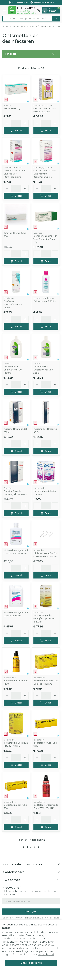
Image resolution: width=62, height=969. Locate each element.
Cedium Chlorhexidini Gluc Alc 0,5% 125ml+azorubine (15, 173)
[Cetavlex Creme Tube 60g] (16, 216)
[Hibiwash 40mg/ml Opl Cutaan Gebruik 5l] (16, 596)
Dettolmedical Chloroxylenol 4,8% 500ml (43, 369)
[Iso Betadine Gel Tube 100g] (46, 723)
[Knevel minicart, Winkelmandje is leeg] (45, 10)
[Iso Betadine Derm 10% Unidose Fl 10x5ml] (46, 661)
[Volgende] (38, 847)
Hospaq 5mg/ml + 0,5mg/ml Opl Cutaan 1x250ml (44, 618)
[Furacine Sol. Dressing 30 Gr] (46, 412)
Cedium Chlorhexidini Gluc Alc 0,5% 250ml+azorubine (44, 173)
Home (5, 26)
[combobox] (27, 18)
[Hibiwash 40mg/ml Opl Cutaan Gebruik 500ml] (46, 534)
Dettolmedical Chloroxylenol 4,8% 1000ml (14, 369)
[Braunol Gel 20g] (16, 89)
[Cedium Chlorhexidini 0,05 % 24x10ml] (46, 89)
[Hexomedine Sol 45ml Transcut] (46, 471)
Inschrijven (31, 911)
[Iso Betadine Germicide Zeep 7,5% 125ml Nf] (46, 785)
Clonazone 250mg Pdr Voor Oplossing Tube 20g (45, 239)
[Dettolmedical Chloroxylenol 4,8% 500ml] (46, 347)
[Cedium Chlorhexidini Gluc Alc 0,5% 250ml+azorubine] (46, 151)
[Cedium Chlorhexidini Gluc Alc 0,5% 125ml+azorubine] (16, 151)
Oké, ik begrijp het (31, 962)
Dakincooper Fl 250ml (45, 301)
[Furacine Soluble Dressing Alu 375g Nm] (16, 471)
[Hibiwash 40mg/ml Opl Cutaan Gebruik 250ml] (16, 534)
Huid (34, 26)
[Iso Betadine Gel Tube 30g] (16, 785)
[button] (31, 54)
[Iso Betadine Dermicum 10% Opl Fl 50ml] (16, 723)
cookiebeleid (46, 954)
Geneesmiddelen (20, 26)
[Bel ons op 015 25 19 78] (38, 10)
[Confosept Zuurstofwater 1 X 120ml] (16, 282)
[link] (24, 847)
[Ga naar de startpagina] (22, 10)
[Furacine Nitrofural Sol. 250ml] (16, 412)
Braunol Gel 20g (12, 108)
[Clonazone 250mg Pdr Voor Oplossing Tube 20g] (46, 216)
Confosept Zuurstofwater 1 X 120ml (13, 304)
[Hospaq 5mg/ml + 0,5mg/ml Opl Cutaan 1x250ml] (46, 596)
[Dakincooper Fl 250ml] (46, 282)
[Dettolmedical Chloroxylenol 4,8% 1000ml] (16, 347)
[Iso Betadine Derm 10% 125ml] (16, 661)
